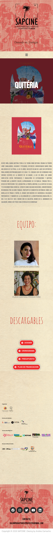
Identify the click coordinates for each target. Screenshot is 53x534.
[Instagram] (20, 510)
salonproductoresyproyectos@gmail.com (26, 523)
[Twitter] (26, 510)
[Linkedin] (40, 510)
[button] (26, 55)
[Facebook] (13, 510)
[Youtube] (33, 510)
